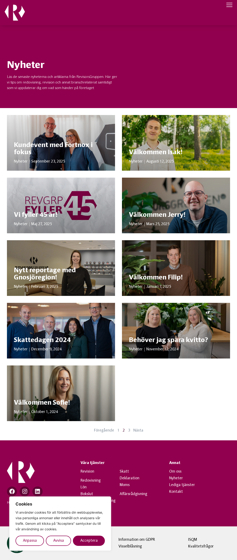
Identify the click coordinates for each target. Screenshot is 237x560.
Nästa (138, 430)
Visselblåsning (130, 546)
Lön (84, 487)
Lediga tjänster (182, 485)
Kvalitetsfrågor (201, 546)
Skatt (124, 472)
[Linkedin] (37, 491)
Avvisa (58, 541)
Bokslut (87, 494)
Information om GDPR (136, 540)
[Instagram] (25, 491)
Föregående (104, 430)
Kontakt (176, 492)
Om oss (175, 472)
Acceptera (89, 541)
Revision (87, 472)
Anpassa (30, 541)
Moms (125, 485)
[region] (60, 523)
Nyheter (176, 478)
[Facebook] (12, 491)
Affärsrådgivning (133, 494)
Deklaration (129, 478)
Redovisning (91, 481)
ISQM (192, 540)
